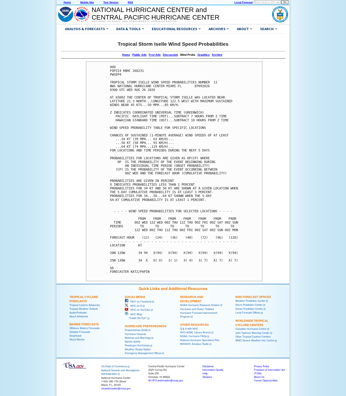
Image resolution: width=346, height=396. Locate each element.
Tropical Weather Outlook (83, 308)
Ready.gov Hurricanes (137, 345)
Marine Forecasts (84, 324)
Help (205, 373)
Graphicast (75, 335)
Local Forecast (243, 2)
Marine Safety (132, 341)
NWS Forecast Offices (253, 297)
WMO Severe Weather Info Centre (254, 340)
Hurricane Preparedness (145, 326)
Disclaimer (208, 366)
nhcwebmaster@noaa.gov (116, 388)
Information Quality (212, 370)
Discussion (170, 55)
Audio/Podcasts (78, 312)
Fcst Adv (155, 55)
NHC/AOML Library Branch (195, 332)
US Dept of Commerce (114, 366)
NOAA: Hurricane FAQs (193, 336)
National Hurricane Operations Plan (200, 340)
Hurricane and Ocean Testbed (197, 309)
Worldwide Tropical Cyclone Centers (251, 322)
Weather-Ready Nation (138, 349)
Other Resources (194, 325)
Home (67, 2)
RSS (130, 2)
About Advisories (78, 316)
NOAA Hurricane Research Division (200, 305)
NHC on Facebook (139, 301)
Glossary (207, 377)
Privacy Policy (261, 366)
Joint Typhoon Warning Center (252, 333)
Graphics (203, 55)
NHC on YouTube (139, 309)
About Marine (76, 339)
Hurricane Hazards (135, 334)
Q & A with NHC (189, 328)
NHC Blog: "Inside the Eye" (136, 316)
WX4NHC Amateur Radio (194, 344)
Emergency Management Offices (143, 353)
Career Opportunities (266, 380)
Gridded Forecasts (79, 332)
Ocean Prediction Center (249, 308)
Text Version (110, 2)
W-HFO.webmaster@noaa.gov (165, 380)
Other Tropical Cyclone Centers (252, 336)
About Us (259, 377)
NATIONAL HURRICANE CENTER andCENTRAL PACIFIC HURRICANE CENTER (155, 13)
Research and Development (191, 299)
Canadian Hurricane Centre (250, 329)
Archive (217, 55)
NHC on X (135, 305)
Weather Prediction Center (250, 300)
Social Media (135, 297)
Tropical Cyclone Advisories (84, 305)
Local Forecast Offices (247, 312)
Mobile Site (87, 2)
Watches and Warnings (138, 337)
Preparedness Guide (136, 330)
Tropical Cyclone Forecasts (83, 299)
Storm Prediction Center (248, 304)
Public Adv (139, 55)
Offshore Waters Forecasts (84, 328)
